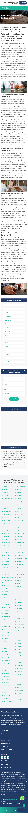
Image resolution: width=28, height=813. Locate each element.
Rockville (19, 630)
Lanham (19, 524)
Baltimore (6, 514)
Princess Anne (20, 615)
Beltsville (6, 527)
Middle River (20, 549)
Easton (5, 629)
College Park (7, 607)
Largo (18, 527)
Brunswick (6, 552)
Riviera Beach (20, 627)
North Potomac (20, 574)
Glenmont (6, 686)
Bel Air (5, 517)
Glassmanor (7, 679)
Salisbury (19, 640)
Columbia (6, 610)
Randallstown (20, 618)
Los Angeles (8, 316)
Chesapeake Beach (8, 577)
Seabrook (19, 646)
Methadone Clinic (5, 743)
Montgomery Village (22, 558)
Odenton (19, 580)
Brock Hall (6, 546)
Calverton (6, 561)
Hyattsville (19, 489)
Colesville (6, 604)
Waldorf (19, 684)
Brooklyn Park (7, 549)
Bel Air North (7, 520)
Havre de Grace (8, 701)
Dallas (6, 305)
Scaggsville (20, 643)
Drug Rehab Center (6, 734)
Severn (18, 649)
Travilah (19, 678)
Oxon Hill (19, 593)
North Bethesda (21, 568)
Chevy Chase (7, 585)
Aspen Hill (6, 508)
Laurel (18, 530)
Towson (19, 674)
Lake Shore (19, 514)
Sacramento (8, 324)
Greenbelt (6, 692)
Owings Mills (20, 590)
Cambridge (6, 564)
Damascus (6, 620)
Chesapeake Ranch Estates (7, 581)
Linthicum (19, 536)
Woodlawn (19, 703)
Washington (8, 358)
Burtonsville (7, 555)
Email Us (6, 764)
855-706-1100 (23, 2)
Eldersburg (6, 635)
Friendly (6, 670)
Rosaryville (19, 634)
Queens (7, 327)
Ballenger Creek (8, 511)
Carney (5, 571)
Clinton (5, 594)
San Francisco (8, 320)
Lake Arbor (19, 511)
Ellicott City (7, 645)
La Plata (19, 508)
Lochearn (19, 539)
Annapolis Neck (8, 498)
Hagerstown (7, 695)
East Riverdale (7, 626)
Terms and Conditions (6, 749)
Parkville (19, 596)
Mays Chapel (20, 546)
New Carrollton (20, 564)
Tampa (6, 350)
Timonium (19, 671)
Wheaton (19, 696)
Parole (18, 599)
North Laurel (20, 571)
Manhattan (7, 339)
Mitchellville (20, 555)
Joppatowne (20, 498)
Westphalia (19, 693)
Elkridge (6, 638)
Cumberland (7, 616)
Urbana (18, 681)
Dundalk (6, 623)
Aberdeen (6, 486)
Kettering (19, 505)
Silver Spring (20, 656)
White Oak (19, 700)
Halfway (6, 698)
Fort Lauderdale (9, 343)
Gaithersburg (7, 673)
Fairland (6, 651)
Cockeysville (7, 601)
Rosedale (19, 637)
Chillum (6, 588)
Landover (19, 517)
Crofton (6, 613)
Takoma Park (20, 668)
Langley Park (20, 520)
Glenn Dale (6, 689)
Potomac (19, 612)
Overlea (19, 586)
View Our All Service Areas (12, 361)
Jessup (19, 495)
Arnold (5, 505)
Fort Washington (8, 664)
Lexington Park (20, 533)
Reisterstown (20, 624)
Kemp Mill (19, 502)
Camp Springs (7, 568)
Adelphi (6, 492)
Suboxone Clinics (5, 740)
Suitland (19, 662)
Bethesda (6, 533)
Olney (18, 583)
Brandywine (7, 542)
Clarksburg (6, 591)
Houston (7, 308)
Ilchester (19, 492)
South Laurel (20, 659)
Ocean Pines (20, 577)
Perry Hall (19, 605)
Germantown (7, 676)
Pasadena (19, 602)
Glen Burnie (7, 682)
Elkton (5, 642)
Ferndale (6, 654)
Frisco (6, 312)
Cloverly (6, 598)
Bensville (6, 530)
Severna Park (20, 652)
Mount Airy (19, 561)
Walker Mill (19, 687)
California (6, 558)
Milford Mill (20, 552)
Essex (5, 648)
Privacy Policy (4, 746)
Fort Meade (7, 660)
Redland (19, 621)
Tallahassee (8, 354)
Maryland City (20, 542)
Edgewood (6, 632)
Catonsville (6, 574)
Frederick (6, 667)
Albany (6, 335)
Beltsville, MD (7, 767)
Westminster (20, 690)
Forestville (6, 657)
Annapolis (6, 495)
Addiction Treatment (6, 737)
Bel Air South (7, 524)
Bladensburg (7, 536)
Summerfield (20, 665)
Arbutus (6, 502)
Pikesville (19, 608)
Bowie (5, 539)
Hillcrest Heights (21, 486)
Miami (6, 346)
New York (7, 331)
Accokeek (6, 489)
